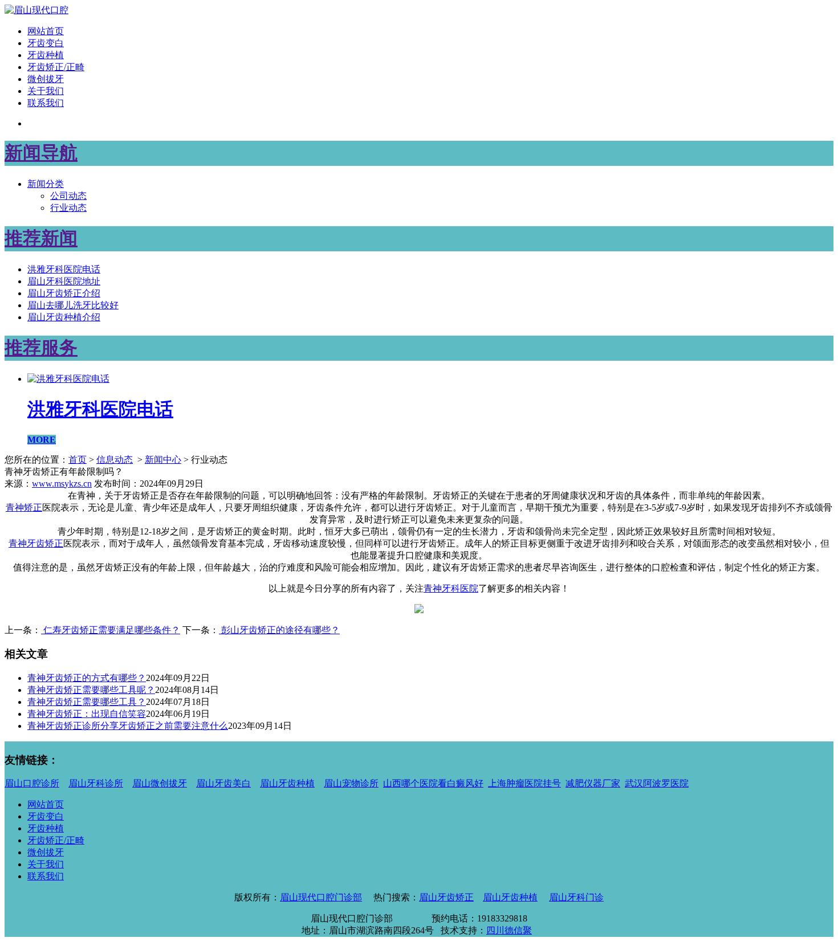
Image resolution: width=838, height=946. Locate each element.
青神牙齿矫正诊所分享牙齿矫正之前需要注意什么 (127, 726)
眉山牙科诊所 (95, 783)
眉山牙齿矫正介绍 (63, 293)
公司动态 (68, 196)
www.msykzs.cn (62, 483)
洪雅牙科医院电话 (63, 269)
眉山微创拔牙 (159, 783)
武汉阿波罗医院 (657, 783)
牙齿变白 (45, 43)
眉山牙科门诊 (576, 897)
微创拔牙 (45, 79)
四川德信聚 (509, 930)
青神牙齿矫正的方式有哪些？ (86, 678)
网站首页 (45, 31)
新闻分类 (45, 184)
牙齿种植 (45, 55)
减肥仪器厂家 (593, 783)
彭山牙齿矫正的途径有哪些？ (279, 630)
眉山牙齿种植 (287, 783)
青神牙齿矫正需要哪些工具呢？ (91, 690)
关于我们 (45, 91)
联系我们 (45, 103)
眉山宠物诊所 (351, 783)
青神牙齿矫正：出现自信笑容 (86, 714)
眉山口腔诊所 (32, 783)
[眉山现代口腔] (36, 10)
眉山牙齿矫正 (446, 897)
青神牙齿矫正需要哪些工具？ (86, 702)
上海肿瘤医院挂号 (524, 783)
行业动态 (68, 208)
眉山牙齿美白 (223, 783)
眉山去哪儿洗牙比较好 (73, 305)
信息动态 (114, 459)
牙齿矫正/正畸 (55, 67)
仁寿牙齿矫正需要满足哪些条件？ (110, 630)
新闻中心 (163, 459)
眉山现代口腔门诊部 (321, 897)
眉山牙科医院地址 (63, 281)
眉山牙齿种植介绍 (63, 317)
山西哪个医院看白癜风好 (433, 783)
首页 (77, 459)
